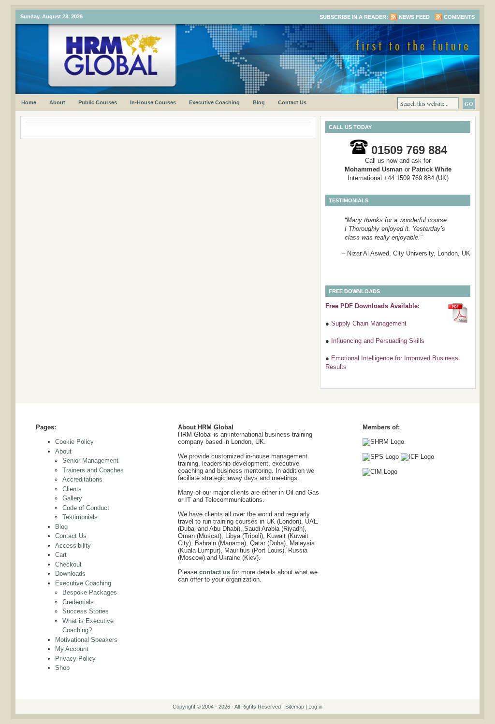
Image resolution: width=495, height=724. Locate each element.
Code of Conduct (85, 507)
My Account (71, 649)
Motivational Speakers (86, 639)
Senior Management (90, 460)
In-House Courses (153, 102)
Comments (459, 17)
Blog (259, 102)
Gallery (72, 498)
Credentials (78, 602)
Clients (72, 489)
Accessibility (73, 545)
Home (28, 102)
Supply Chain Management (369, 323)
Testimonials (80, 517)
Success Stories (85, 611)
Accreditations (82, 479)
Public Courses (97, 102)
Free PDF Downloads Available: (372, 306)
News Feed (414, 17)
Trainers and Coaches (93, 470)
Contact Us (292, 102)
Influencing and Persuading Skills (377, 340)
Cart (61, 554)
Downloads (70, 573)
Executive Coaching (214, 102)
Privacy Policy (75, 658)
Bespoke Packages (89, 592)
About (57, 102)
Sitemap (294, 707)
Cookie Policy (74, 441)
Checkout (68, 564)
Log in (315, 707)
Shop (62, 667)
